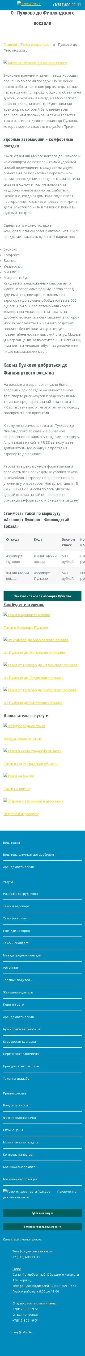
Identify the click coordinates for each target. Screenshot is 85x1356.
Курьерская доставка (19, 1041)
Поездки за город (16, 931)
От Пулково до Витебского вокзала (33, 702)
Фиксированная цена (19, 1118)
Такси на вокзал (17, 788)
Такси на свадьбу (16, 1078)
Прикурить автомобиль (21, 1066)
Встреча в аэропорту (21, 813)
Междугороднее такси (22, 738)
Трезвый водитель (17, 980)
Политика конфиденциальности (42, 1226)
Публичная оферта (42, 1213)
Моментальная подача (20, 1142)
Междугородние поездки (22, 955)
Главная (10, 44)
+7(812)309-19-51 (63, 1286)
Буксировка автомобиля (21, 1029)
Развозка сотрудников (20, 894)
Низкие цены (13, 1130)
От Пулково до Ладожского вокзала (34, 677)
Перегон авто (13, 1004)
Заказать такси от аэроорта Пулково (42, 596)
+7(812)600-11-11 (66, 4)
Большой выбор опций (20, 1179)
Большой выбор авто (19, 1167)
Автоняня (10, 967)
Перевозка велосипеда (21, 1054)
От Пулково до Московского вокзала (34, 652)
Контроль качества (18, 1154)
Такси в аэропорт (35, 44)
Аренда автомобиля (18, 867)
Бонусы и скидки (15, 1105)
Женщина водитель (18, 992)
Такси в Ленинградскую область (31, 763)
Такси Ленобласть (16, 943)
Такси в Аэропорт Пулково (26, 627)
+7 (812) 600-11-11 (26, 1257)
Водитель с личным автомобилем (28, 854)
